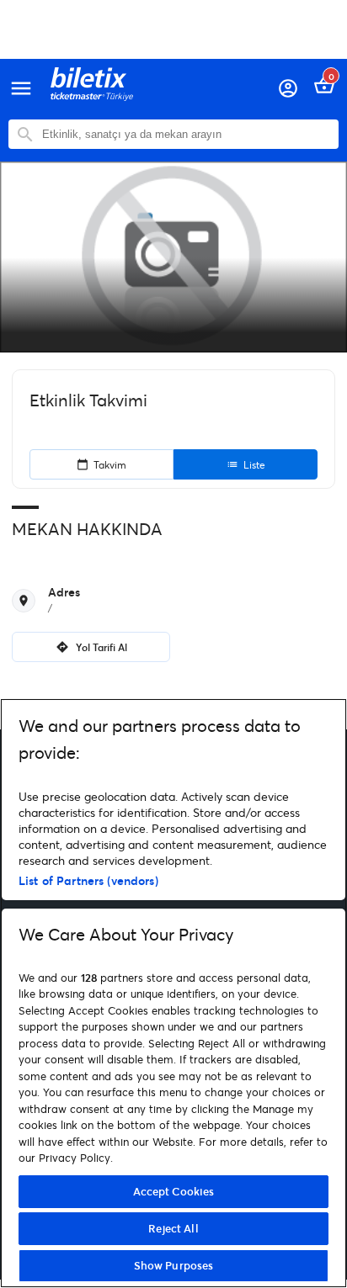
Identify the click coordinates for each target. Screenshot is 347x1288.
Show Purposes (174, 1265)
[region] (173, 993)
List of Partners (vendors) (88, 880)
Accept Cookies (174, 1191)
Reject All (173, 1228)
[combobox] (186, 134)
